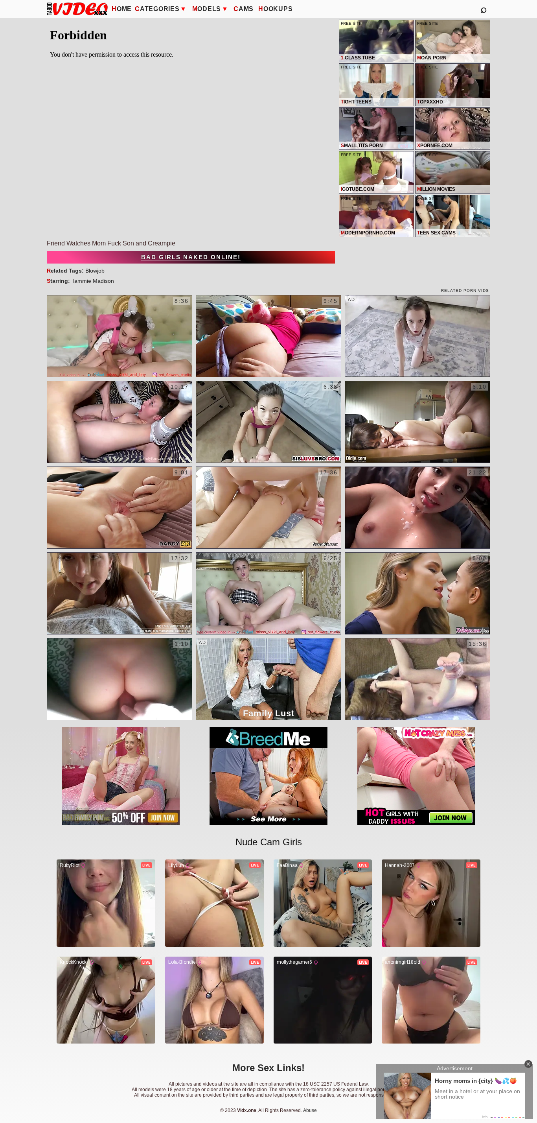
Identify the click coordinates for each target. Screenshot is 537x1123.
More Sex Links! (268, 1067)
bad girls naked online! (191, 257)
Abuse (310, 1110)
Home (122, 9)
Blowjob (95, 270)
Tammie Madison (93, 281)
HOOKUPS (275, 9)
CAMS (244, 9)
